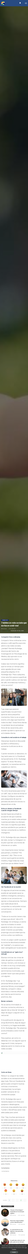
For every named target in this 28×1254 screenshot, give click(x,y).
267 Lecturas (13, 1234)
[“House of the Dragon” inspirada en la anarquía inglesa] (5, 1213)
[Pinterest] (4, 631)
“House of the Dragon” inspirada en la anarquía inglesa (17, 1211)
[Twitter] (3, 631)
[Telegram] (9, 631)
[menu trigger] (26, 3)
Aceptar (14, 1252)
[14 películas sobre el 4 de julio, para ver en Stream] (5, 1242)
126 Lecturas (13, 1215)
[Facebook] (1, 631)
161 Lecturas (13, 1243)
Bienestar (5, 620)
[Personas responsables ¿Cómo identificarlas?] (5, 1222)
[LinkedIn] (7, 631)
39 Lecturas (4, 628)
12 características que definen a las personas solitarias (16, 1231)
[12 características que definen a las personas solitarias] (5, 1232)
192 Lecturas (13, 1224)
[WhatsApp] (6, 631)
